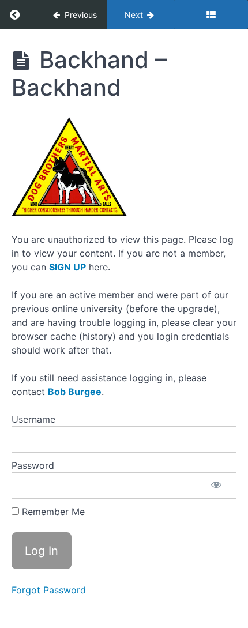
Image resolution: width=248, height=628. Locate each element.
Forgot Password (49, 590)
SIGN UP (67, 267)
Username (33, 419)
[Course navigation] (211, 14)
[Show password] (216, 485)
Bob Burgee (75, 391)
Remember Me (52, 511)
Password (33, 465)
